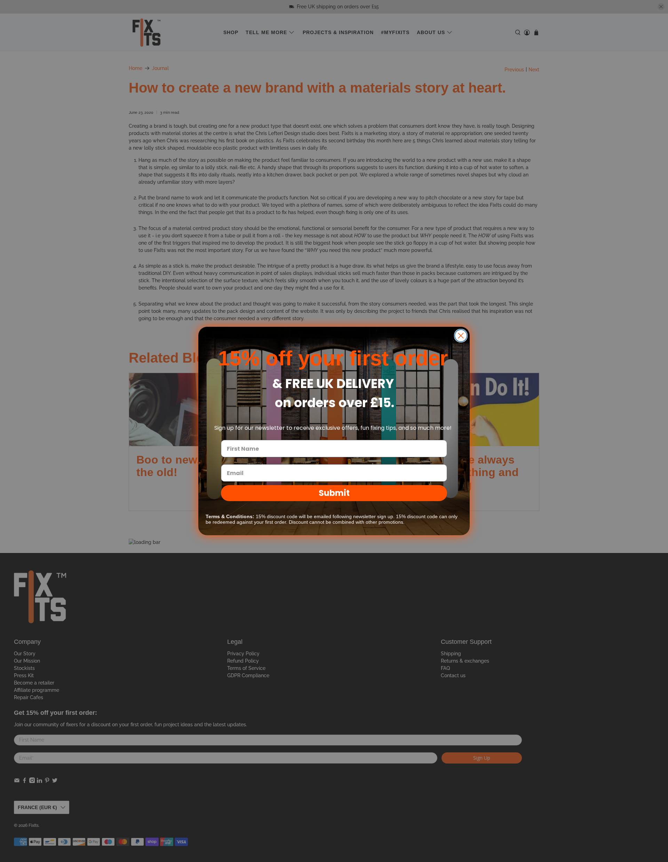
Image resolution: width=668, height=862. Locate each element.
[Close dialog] (461, 336)
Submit (334, 493)
